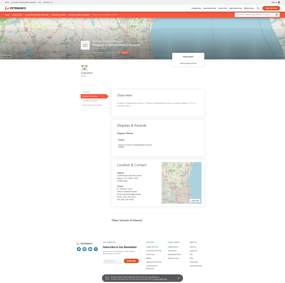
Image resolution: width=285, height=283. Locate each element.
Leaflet (258, 19)
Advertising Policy (196, 266)
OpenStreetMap (269, 19)
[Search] (258, 8)
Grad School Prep (209, 8)
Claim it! (125, 53)
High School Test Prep (153, 262)
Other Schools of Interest (92, 105)
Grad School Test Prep (153, 251)
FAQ (39, 2)
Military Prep (249, 8)
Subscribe (131, 261)
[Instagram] (96, 249)
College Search (173, 247)
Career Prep (222, 8)
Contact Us (193, 251)
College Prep (196, 8)
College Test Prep (152, 247)
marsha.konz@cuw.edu (131, 194)
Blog (7, 2)
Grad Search (172, 251)
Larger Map (6, 56)
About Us (193, 247)
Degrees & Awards (89, 96)
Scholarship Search (174, 254)
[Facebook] (84, 249)
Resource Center (173, 258)
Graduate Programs (58, 15)
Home (7, 15)
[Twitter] (79, 249)
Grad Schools (17, 15)
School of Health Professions (79, 15)
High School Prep (235, 8)
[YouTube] (90, 249)
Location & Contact (90, 101)
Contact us (47, 2)
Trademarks (194, 262)
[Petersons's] (15, 8)
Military (148, 258)
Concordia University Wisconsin (37, 15)
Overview (86, 92)
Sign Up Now (271, 8)
